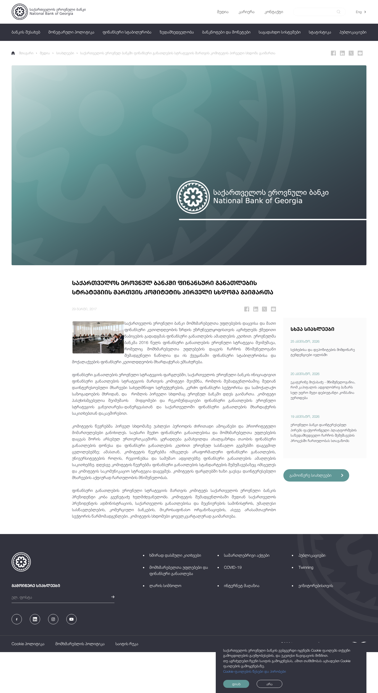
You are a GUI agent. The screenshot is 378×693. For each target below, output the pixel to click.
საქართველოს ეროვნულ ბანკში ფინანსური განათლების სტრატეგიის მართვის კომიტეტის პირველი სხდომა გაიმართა (177, 53)
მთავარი (26, 53)
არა (269, 684)
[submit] (338, 12)
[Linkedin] (342, 53)
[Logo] (49, 12)
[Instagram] (53, 619)
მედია (45, 53)
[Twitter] (351, 53)
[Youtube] (71, 619)
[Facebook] (333, 53)
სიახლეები (65, 53)
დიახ (236, 684)
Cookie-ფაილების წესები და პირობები (254, 671)
